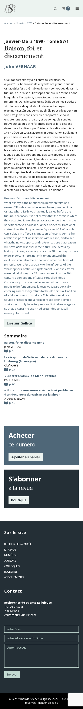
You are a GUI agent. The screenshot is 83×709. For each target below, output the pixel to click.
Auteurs (10, 560)
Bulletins (11, 571)
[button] (55, 8)
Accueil (8, 23)
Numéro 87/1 (24, 23)
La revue (10, 549)
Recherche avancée (18, 544)
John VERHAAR (20, 66)
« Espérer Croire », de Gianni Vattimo (30, 376)
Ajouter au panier (25, 457)
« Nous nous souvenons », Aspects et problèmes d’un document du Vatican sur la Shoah (38, 392)
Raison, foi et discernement (24, 342)
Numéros (10, 555)
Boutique (19, 500)
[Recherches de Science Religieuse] (10, 8)
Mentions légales (48, 703)
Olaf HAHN (11, 365)
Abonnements (14, 577)
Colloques (12, 566)
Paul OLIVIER (12, 380)
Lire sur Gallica (19, 323)
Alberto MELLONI (14, 398)
